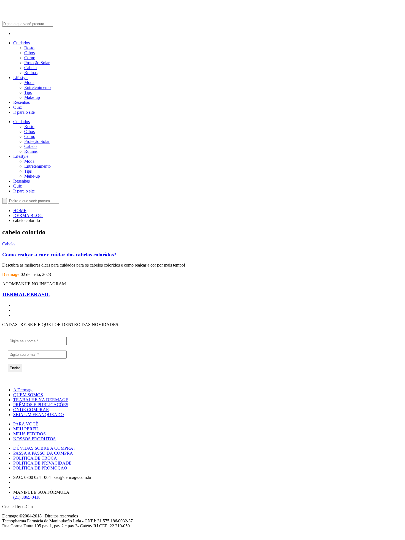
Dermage (10, 274)
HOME (19, 210)
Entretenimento (37, 87)
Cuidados (21, 42)
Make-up (32, 97)
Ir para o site (24, 112)
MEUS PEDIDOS (29, 434)
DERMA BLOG (28, 215)
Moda (29, 82)
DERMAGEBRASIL (26, 294)
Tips (28, 92)
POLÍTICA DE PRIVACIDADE (42, 463)
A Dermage (23, 389)
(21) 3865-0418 (26, 497)
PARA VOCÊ (25, 424)
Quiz (17, 107)
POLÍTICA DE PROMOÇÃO (40, 468)
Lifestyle (20, 77)
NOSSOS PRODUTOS (34, 438)
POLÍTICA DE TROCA (35, 458)
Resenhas (21, 102)
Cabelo (30, 67)
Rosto (29, 47)
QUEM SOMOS (28, 394)
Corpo (29, 57)
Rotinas (30, 72)
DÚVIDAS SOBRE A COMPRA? (44, 448)
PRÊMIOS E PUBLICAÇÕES (40, 404)
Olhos (29, 52)
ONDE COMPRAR (31, 409)
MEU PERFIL (26, 429)
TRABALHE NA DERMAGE (40, 399)
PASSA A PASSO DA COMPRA (43, 453)
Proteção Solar (37, 62)
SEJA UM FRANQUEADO (38, 414)
